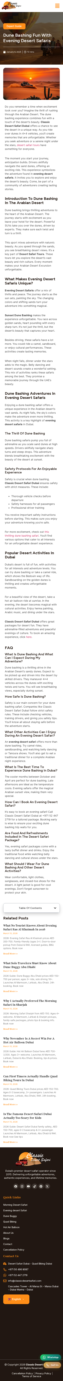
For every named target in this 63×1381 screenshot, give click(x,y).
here (29, 636)
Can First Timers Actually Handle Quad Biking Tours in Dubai (30, 1078)
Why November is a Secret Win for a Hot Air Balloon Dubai (28, 1040)
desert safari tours (28, 145)
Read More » (10, 953)
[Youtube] (28, 1186)
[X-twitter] (47, 1186)
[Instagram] (22, 1186)
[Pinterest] (41, 1186)
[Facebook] (16, 1186)
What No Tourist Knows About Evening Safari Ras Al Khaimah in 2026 (30, 927)
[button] (57, 6)
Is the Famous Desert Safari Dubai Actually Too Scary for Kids (27, 1116)
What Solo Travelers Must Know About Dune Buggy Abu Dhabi (29, 965)
